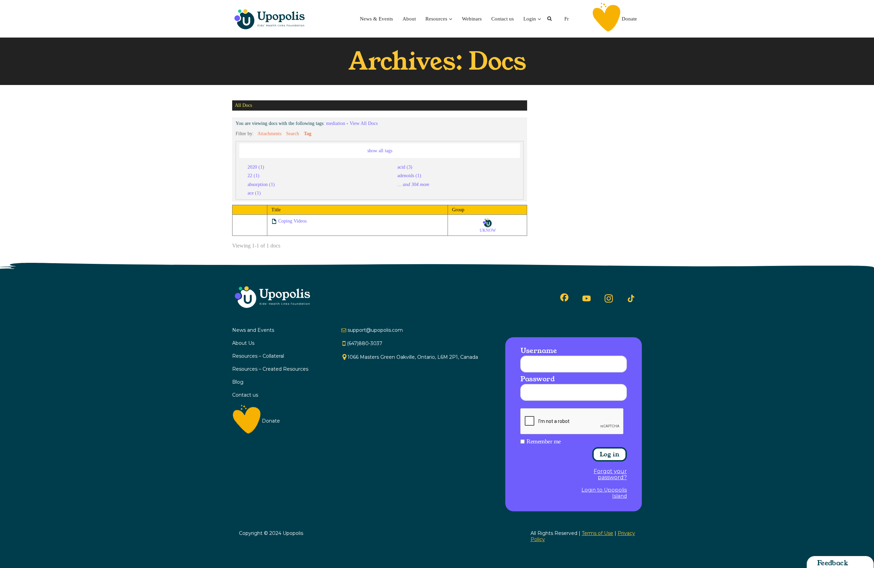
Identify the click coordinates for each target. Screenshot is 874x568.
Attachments (269, 133)
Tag (307, 133)
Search (292, 133)
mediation (335, 123)
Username (538, 350)
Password (537, 379)
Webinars (472, 19)
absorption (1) (261, 184)
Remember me (543, 441)
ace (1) (254, 193)
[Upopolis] (271, 18)
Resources (436, 19)
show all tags (379, 150)
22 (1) (253, 175)
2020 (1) (256, 167)
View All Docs (364, 123)
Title (276, 209)
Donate (629, 19)
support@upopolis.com (375, 330)
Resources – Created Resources (270, 369)
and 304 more (416, 184)
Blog (237, 382)
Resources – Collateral (258, 356)
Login (529, 19)
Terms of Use (597, 533)
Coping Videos (292, 221)
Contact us (502, 19)
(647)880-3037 (364, 343)
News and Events (253, 330)
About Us (243, 343)
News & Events (376, 19)
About (409, 19)
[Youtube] (586, 298)
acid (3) (404, 167)
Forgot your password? (610, 474)
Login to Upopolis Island (604, 493)
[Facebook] (564, 297)
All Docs (243, 105)
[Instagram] (609, 298)
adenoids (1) (409, 175)
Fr (566, 19)
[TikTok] (631, 299)
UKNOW (488, 230)
